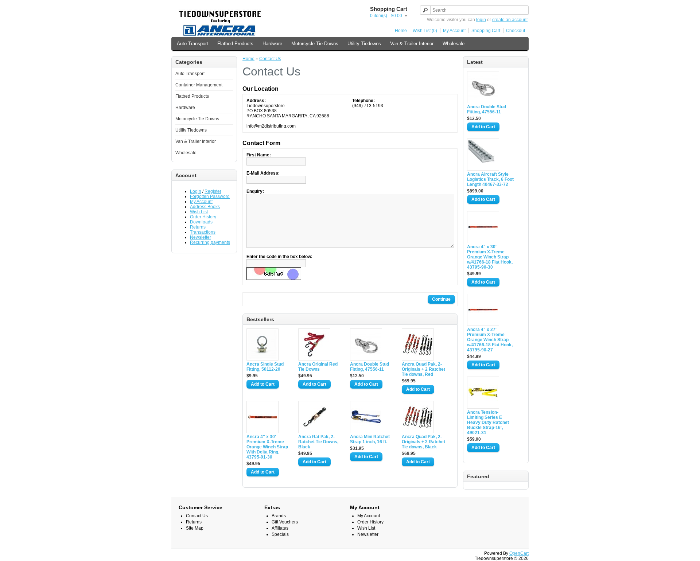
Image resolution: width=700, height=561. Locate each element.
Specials (280, 534)
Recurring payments (210, 242)
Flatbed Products (235, 43)
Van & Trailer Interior (411, 43)
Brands (279, 515)
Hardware (272, 43)
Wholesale (453, 43)
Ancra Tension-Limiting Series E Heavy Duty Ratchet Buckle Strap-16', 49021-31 (488, 422)
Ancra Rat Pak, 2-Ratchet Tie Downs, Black (318, 441)
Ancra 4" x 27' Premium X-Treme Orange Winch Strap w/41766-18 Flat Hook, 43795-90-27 (490, 339)
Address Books (205, 206)
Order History (203, 216)
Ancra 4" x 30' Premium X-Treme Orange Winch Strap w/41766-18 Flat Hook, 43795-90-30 (490, 257)
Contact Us (270, 58)
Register (213, 191)
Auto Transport (192, 43)
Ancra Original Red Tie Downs (318, 367)
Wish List (199, 211)
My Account (454, 30)
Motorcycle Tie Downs (314, 43)
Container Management (198, 84)
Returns (198, 227)
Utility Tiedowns (364, 43)
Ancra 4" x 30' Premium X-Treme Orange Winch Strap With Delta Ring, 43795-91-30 (267, 447)
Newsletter (200, 237)
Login (195, 191)
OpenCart (519, 553)
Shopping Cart (485, 30)
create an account (510, 19)
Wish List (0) (425, 30)
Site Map (194, 528)
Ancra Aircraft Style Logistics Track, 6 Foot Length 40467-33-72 (490, 179)
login (481, 19)
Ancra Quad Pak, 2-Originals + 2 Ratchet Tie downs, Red (423, 369)
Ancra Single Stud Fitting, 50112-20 (265, 367)
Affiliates (280, 528)
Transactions (202, 232)
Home (401, 30)
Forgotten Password (210, 196)
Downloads (201, 222)
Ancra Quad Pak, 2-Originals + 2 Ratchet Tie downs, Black (423, 441)
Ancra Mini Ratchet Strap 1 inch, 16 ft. (370, 439)
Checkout (515, 30)
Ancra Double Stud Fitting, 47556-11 (486, 109)
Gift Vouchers (285, 522)
